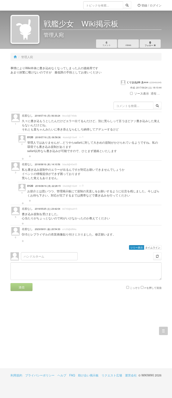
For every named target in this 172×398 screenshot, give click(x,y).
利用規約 (16, 375)
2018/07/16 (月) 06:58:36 (48, 137)
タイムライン (152, 247)
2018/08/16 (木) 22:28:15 (48, 185)
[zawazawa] (27, 5)
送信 (22, 287)
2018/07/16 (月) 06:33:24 (47, 115)
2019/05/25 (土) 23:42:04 (47, 208)
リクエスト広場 (112, 375)
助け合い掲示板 (88, 375)
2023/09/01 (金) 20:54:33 (47, 229)
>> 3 (81, 185)
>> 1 (81, 136)
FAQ (72, 375)
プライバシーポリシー (40, 375)
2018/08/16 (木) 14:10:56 (47, 164)
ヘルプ (61, 375)
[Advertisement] (48, 333)
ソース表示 (141, 93)
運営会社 (131, 375)
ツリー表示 (136, 247)
